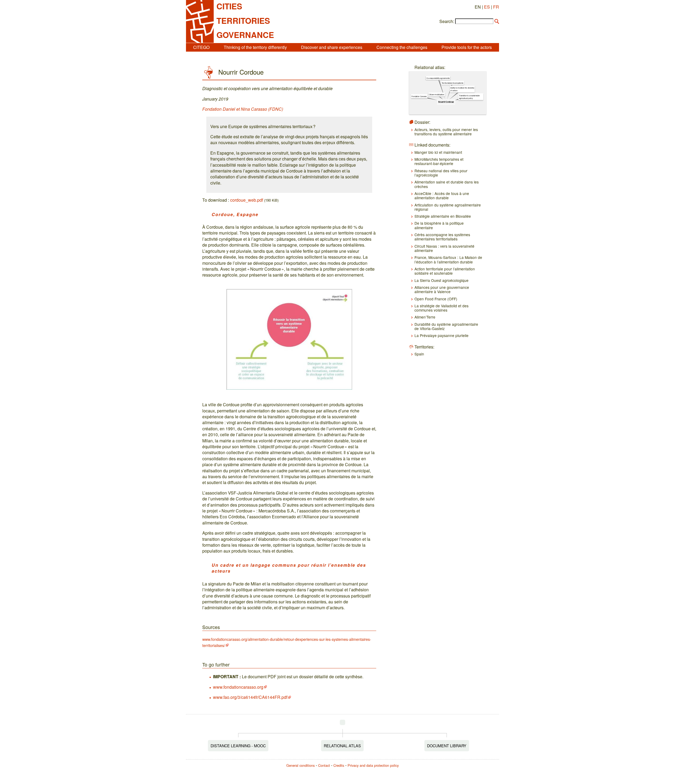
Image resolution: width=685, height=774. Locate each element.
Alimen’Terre (424, 317)
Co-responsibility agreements (438, 78)
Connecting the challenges (401, 47)
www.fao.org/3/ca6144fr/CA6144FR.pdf (250, 697)
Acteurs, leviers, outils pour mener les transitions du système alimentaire (446, 131)
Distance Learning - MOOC (238, 745)
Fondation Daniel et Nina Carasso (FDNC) (242, 109)
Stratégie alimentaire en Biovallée (442, 216)
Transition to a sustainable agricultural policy (469, 96)
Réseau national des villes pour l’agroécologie (440, 173)
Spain (419, 354)
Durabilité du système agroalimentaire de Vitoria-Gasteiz (446, 326)
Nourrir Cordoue (446, 102)
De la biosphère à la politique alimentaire (439, 225)
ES (487, 7)
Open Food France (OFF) (435, 298)
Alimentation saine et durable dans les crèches (446, 184)
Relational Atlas (342, 745)
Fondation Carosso (419, 96)
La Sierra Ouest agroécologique (441, 280)
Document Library (446, 745)
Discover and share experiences (331, 47)
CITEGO (201, 47)
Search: (446, 21)
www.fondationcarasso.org (238, 687)
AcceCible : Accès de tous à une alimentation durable (441, 195)
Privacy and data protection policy (373, 765)
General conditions (300, 765)
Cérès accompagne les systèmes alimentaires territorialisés (442, 237)
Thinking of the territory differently (255, 47)
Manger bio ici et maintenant (438, 152)
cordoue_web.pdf (246, 200)
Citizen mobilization (436, 94)
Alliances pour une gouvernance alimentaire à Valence (441, 289)
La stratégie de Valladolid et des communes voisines (441, 308)
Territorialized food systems (452, 83)
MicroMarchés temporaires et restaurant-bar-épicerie (438, 161)
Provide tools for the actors (467, 47)
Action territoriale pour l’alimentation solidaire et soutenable (444, 271)
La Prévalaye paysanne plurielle (441, 335)
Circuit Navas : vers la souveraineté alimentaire (444, 248)
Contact (324, 765)
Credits (338, 765)
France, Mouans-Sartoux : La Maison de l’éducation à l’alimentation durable (448, 259)
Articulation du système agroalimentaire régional (447, 207)
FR (496, 7)
